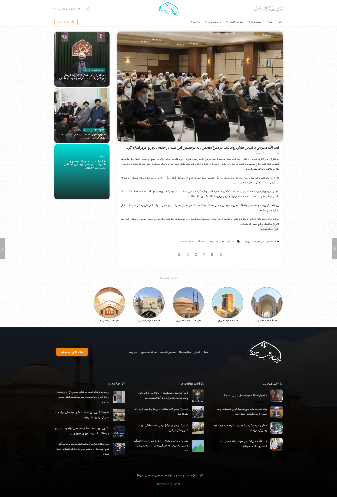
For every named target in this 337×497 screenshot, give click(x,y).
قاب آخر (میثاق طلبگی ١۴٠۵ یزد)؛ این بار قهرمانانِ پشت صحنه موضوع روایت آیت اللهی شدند (82, 78)
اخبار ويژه (249, 242)
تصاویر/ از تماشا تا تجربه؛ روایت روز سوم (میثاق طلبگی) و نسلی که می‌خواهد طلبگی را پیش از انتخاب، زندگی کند (160, 445)
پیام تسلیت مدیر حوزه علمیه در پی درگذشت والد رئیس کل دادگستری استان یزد (242, 411)
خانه (206, 352)
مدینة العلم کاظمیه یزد (266, 320)
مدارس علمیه (168, 352)
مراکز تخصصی (149, 352)
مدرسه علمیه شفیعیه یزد (148, 320)
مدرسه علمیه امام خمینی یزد (188, 320)
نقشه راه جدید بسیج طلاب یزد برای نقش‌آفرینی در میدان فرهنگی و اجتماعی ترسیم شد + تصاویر (84, 164)
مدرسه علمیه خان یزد (109, 320)
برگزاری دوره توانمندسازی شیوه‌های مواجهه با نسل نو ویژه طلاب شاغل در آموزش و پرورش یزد (82, 431)
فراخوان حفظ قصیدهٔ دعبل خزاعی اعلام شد (244, 395)
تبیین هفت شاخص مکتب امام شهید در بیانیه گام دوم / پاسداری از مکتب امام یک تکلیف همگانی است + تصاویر (81, 448)
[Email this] (220, 254)
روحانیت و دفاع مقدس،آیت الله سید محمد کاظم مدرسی (201, 242)
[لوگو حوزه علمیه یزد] (168, 9)
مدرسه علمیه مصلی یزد (227, 320)
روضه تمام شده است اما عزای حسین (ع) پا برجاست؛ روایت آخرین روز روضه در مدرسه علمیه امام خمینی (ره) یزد (82, 396)
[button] (88, 8)
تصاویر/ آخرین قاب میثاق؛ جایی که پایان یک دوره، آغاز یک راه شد (83, 136)
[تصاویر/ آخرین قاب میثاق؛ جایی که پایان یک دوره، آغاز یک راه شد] (82, 90)
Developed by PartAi (168, 484)
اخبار (197, 352)
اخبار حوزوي (260, 242)
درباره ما (132, 352)
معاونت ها (185, 352)
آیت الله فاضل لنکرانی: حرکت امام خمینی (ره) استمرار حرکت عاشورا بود (243, 444)
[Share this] (212, 254)
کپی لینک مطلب (269, 228)
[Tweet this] (204, 254)
